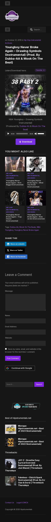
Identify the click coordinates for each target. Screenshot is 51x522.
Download (27, 141)
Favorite (39, 70)
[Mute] (36, 133)
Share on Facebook (18, 257)
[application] (25, 133)
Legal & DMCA (22, 503)
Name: (7, 315)
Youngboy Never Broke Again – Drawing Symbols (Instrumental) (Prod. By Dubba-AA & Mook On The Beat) (24, 54)
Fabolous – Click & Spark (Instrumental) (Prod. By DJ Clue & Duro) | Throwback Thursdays (31, 481)
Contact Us (9, 503)
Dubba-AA (25, 126)
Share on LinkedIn (17, 244)
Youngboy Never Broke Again (26, 230)
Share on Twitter (16, 250)
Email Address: (11, 326)
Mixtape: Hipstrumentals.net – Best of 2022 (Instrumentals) (31, 441)
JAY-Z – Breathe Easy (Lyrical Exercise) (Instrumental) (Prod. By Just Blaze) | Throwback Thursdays (23, 465)
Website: (8, 338)
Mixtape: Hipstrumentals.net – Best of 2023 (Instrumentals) (31, 428)
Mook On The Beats (27, 227)
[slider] (41, 133)
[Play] (8, 133)
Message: (9, 291)
